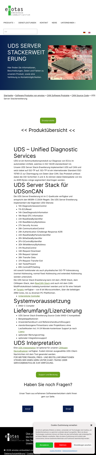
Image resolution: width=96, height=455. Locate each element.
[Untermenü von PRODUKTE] (14, 22)
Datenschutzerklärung (70, 451)
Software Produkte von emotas (30, 95)
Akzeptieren (44, 445)
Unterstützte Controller (29, 296)
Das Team (30, 440)
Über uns (30, 433)
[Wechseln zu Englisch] (89, 31)
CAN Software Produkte (58, 95)
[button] (91, 425)
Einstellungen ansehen (82, 445)
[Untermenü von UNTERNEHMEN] (75, 22)
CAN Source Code (80, 95)
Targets (20, 289)
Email (68, 409)
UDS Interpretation (27, 347)
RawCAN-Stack (42, 283)
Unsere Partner (33, 443)
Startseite (8, 95)
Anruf (27, 409)
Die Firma (30, 437)
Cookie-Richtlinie (55, 451)
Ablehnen (62, 445)
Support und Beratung (48, 374)
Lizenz (21, 331)
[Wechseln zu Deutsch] (84, 31)
